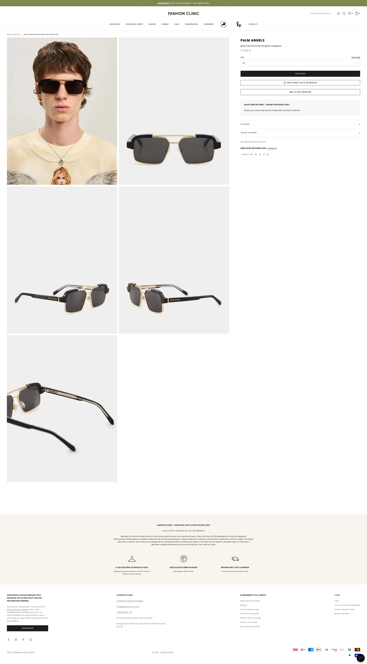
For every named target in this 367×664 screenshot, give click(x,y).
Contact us (272, 148)
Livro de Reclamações (250, 626)
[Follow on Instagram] (15, 639)
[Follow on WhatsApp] (30, 639)
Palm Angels (253, 40)
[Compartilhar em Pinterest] (264, 154)
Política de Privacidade (17, 609)
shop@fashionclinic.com (128, 606)
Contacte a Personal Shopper (130, 601)
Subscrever (27, 628)
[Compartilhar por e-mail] (268, 154)
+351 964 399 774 (124, 612)
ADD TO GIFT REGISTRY (300, 92)
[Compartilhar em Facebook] (256, 154)
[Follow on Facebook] (8, 639)
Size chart (356, 57)
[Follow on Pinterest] (23, 639)
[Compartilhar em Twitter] (260, 154)
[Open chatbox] (361, 658)
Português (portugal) (320, 13)
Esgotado (300, 74)
